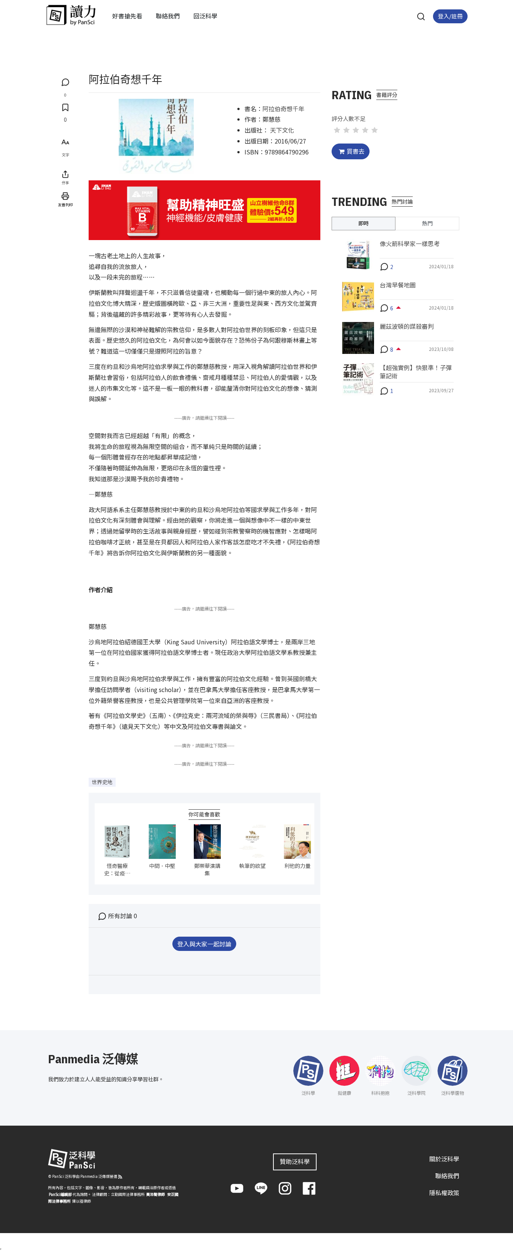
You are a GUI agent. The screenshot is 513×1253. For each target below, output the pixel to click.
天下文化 (282, 130)
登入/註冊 (450, 16)
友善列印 (65, 204)
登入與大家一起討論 (204, 943)
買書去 (356, 151)
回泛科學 (205, 15)
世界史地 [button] (102, 782)
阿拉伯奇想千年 (284, 108)
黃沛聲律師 (155, 1194)
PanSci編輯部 (60, 1194)
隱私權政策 (444, 1192)
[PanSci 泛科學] (71, 15)
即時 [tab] (363, 223)
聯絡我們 (168, 15)
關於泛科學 (444, 1158)
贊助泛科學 (295, 1161)
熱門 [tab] (427, 223)
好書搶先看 (127, 15)
